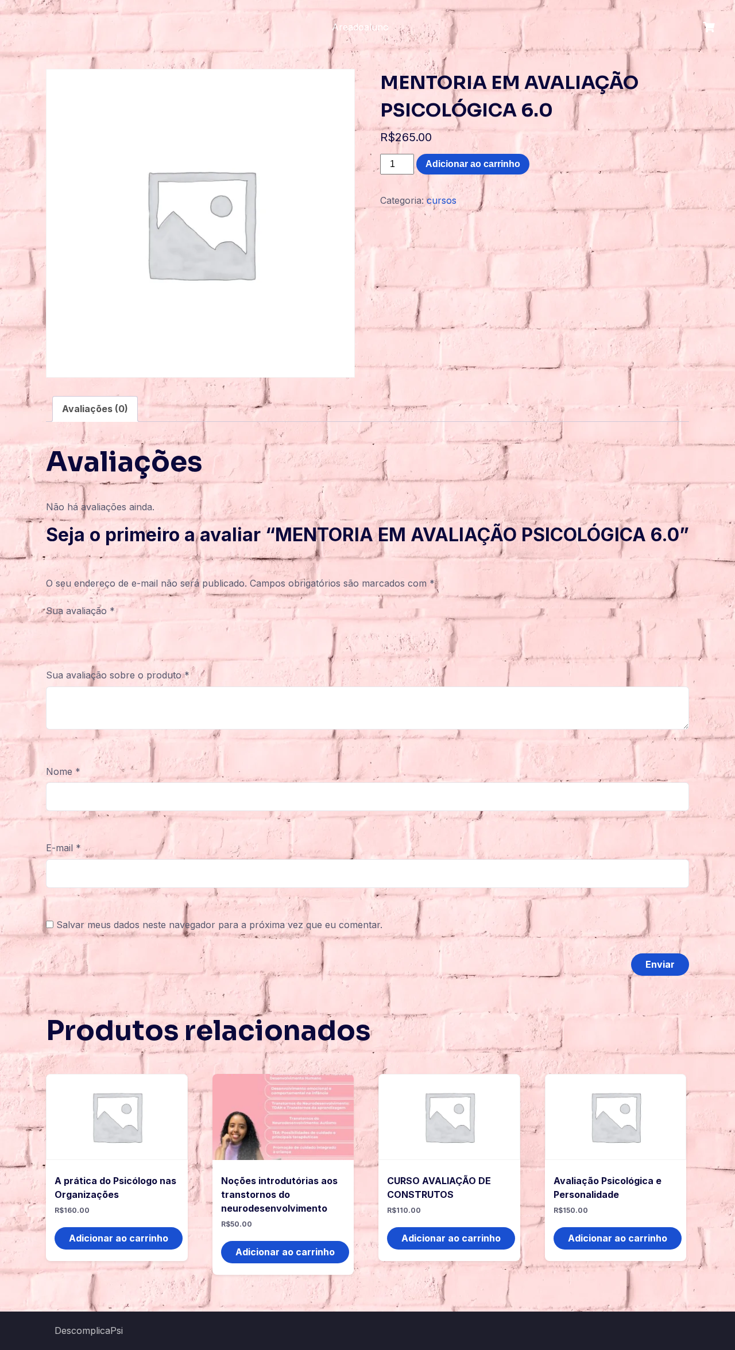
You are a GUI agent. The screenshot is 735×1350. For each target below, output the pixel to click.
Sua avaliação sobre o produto (117, 675)
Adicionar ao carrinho (472, 164)
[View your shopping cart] (710, 27)
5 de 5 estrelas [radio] (119, 634)
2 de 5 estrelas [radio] (69, 634)
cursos (442, 200)
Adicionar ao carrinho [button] (118, 1238)
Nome (63, 771)
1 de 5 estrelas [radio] (53, 634)
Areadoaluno (360, 27)
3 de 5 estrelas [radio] (86, 634)
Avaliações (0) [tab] (95, 408)
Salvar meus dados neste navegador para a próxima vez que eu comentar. (219, 924)
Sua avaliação (80, 610)
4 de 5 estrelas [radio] (103, 634)
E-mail (63, 848)
